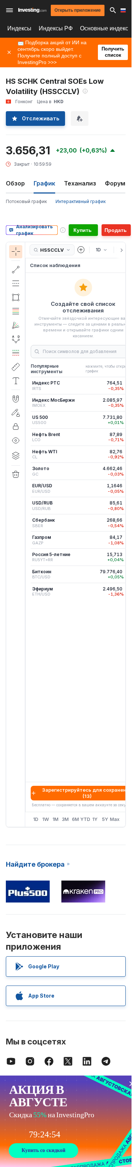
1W (45, 819)
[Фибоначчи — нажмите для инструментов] (15, 311)
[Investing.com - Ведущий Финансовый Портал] (32, 10)
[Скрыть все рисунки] (15, 440)
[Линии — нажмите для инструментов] (15, 269)
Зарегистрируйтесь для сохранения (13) (87, 793)
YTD (85, 819)
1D (35, 819)
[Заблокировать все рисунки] (15, 426)
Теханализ (80, 183)
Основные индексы (106, 28)
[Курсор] (15, 251)
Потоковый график (26, 201)
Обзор (15, 183)
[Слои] (15, 455)
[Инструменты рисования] (27, 534)
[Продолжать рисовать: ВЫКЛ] (15, 412)
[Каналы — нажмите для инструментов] (15, 283)
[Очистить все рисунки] (15, 474)
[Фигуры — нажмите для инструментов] (15, 297)
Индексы (19, 28)
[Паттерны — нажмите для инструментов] (15, 339)
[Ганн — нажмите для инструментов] (15, 325)
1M (55, 819)
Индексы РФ (56, 28)
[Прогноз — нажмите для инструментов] (15, 353)
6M (75, 819)
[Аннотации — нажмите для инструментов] (15, 380)
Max (114, 819)
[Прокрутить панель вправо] (120, 250)
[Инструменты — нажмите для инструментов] (15, 367)
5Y (105, 819)
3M (65, 819)
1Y (95, 819)
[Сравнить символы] (81, 249)
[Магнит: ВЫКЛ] (15, 398)
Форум (115, 183)
